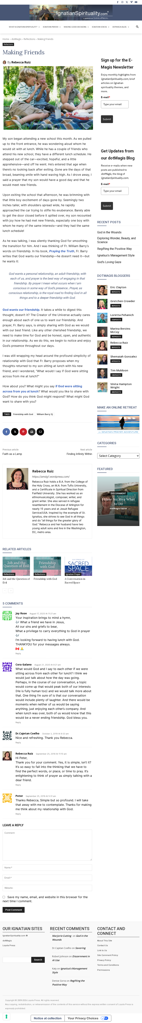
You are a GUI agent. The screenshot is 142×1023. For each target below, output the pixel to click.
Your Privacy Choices (83, 1018)
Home (6, 39)
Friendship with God (45, 579)
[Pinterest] (23, 431)
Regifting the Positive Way (114, 249)
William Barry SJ (45, 414)
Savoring (80, 948)
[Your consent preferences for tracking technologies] (6, 1016)
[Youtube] (136, 2)
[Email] (40, 431)
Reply (18, 653)
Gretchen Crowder (122, 301)
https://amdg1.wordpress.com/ (51, 476)
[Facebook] (118, 2)
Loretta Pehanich (122, 315)
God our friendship (21, 310)
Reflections (29, 39)
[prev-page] (5, 590)
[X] (127, 2)
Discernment (118, 493)
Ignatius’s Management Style (116, 255)
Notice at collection (48, 1018)
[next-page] (11, 590)
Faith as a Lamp (12, 454)
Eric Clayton (118, 287)
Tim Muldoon (119, 370)
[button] (137, 27)
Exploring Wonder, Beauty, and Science (116, 240)
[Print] (32, 431)
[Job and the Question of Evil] (16, 566)
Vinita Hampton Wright (121, 385)
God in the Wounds (109, 232)
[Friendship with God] (47, 566)
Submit (107, 119)
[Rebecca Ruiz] (5, 62)
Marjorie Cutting (61, 935)
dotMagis (16, 39)
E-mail (105, 97)
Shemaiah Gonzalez (123, 356)
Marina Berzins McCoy (120, 330)
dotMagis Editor (118, 508)
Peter (19, 796)
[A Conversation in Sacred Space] (78, 566)
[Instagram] (122, 2)
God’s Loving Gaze (109, 262)
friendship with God (23, 414)
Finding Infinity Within (79, 454)
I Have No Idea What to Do (118, 501)
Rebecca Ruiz (21, 62)
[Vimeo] (131, 2)
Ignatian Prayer (73, 574)
